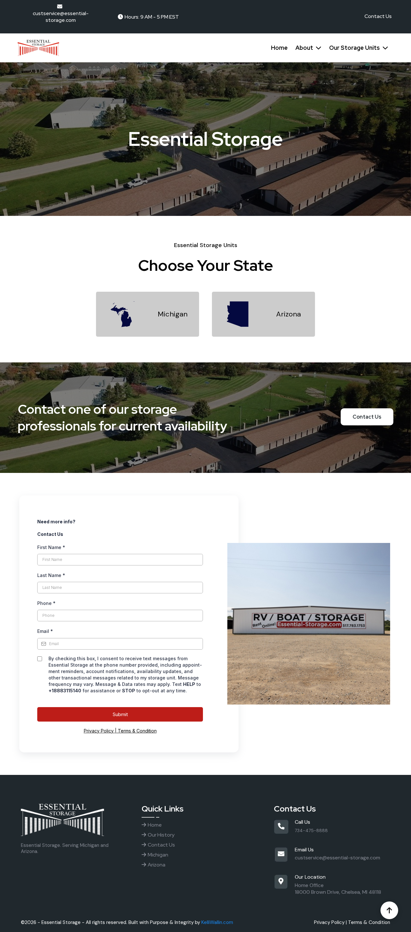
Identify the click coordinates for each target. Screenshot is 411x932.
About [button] (304, 47)
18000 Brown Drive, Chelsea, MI (331, 892)
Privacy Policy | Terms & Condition (120, 730)
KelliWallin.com (217, 922)
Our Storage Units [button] (355, 47)
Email (45, 631)
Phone (46, 603)
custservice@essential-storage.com (337, 857)
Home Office (309, 885)
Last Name (51, 575)
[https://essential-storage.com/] (109, 48)
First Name (51, 547)
